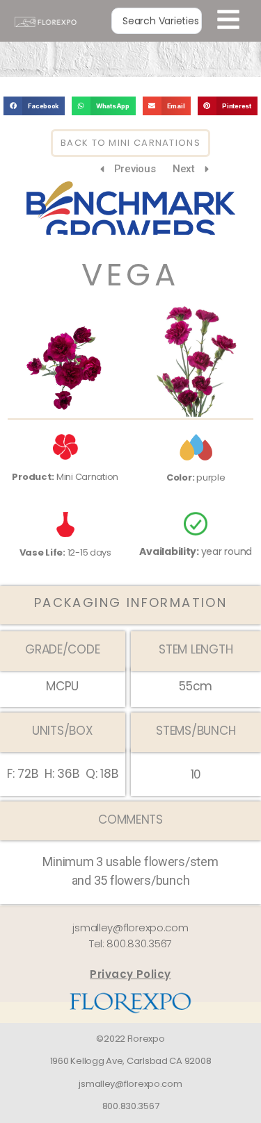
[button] (34, 106)
